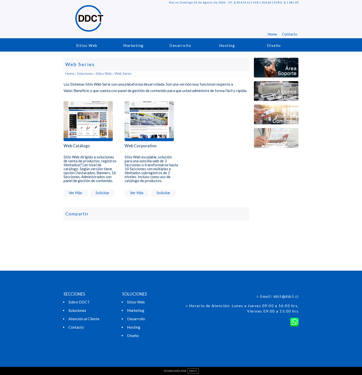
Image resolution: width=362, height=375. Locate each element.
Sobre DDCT (79, 302)
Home (272, 34)
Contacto (289, 34)
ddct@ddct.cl (286, 296)
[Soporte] (276, 79)
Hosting (227, 45)
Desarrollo (180, 45)
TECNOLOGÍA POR (180, 371)
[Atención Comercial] (276, 126)
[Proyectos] (276, 103)
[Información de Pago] (276, 150)
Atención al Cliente (83, 319)
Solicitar (102, 192)
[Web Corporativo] (149, 142)
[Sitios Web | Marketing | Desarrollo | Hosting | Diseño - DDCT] (89, 29)
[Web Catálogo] (88, 142)
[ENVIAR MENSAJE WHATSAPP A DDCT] (294, 322)
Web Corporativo (141, 145)
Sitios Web (87, 45)
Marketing (133, 45)
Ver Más (75, 192)
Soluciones (85, 73)
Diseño (274, 45)
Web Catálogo (77, 145)
